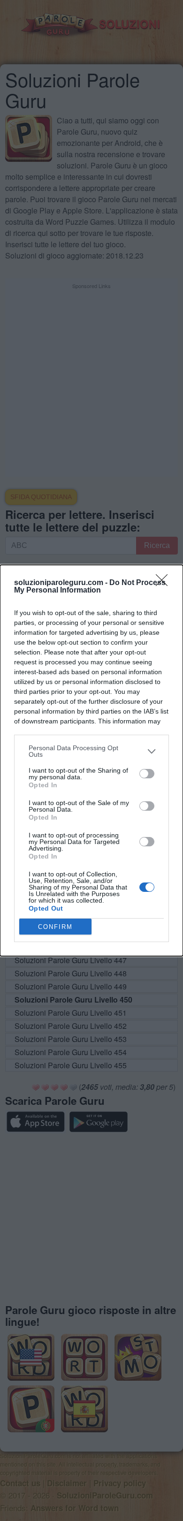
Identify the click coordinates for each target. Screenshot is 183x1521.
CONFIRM (55, 926)
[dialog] (91, 760)
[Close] (165, 583)
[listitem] (91, 751)
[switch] (146, 773)
